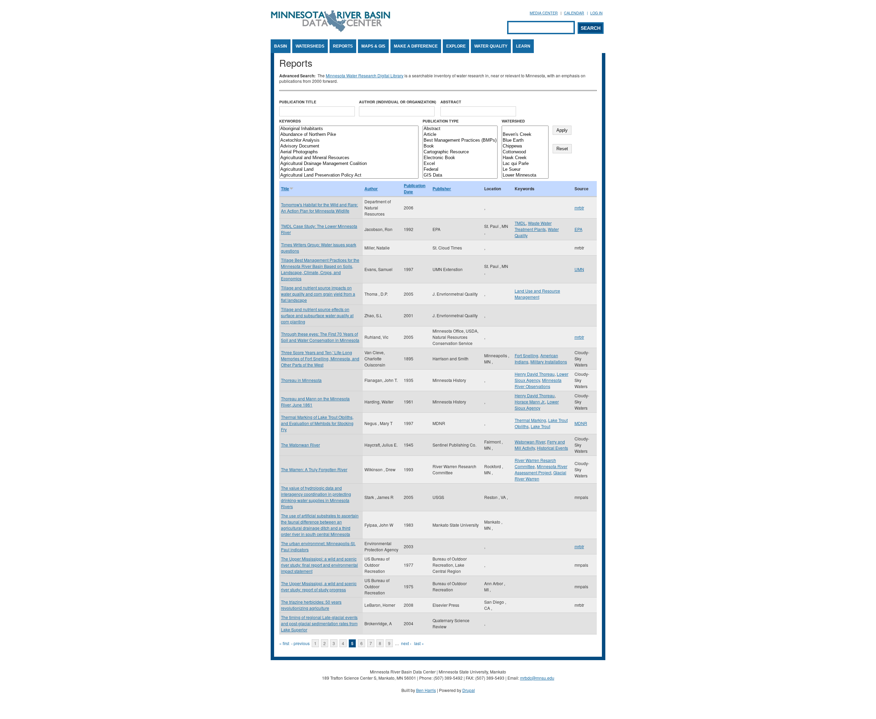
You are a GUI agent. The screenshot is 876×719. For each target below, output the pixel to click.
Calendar (574, 12)
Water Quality (490, 46)
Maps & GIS (373, 46)
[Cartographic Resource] (460, 152)
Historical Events (552, 448)
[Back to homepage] (330, 30)
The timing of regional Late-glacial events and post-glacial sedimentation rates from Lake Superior (319, 623)
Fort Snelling (526, 355)
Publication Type (441, 121)
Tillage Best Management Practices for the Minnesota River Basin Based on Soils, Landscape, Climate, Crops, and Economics (320, 269)
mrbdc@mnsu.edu (537, 678)
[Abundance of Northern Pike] (349, 135)
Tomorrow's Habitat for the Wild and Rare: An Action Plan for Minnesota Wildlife (319, 208)
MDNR (581, 423)
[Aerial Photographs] (349, 152)
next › (406, 643)
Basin (280, 46)
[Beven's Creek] (525, 135)
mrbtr (579, 207)
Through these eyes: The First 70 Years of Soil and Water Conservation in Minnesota (320, 337)
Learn (523, 46)
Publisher (442, 188)
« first (284, 643)
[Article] (460, 135)
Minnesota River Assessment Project (541, 469)
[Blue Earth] (525, 140)
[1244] (525, 129)
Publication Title (297, 101)
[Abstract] (460, 129)
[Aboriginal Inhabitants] (349, 129)
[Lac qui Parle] (525, 164)
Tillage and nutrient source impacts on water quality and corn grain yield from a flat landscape (318, 294)
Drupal (468, 690)
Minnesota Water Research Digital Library (364, 75)
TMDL (520, 223)
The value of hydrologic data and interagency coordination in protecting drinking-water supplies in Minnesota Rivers (316, 497)
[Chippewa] (525, 146)
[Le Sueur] (525, 169)
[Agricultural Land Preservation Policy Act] (349, 175)
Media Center (544, 12)
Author (371, 188)
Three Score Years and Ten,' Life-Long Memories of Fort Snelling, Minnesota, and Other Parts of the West (320, 358)
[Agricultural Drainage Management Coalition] (349, 164)
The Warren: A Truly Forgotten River (314, 469)
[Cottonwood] (525, 152)
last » (419, 643)
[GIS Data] (460, 175)
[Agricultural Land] (349, 169)
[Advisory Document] (349, 146)
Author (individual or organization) (397, 101)
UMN (579, 269)
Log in (596, 12)
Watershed (513, 121)
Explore (456, 46)
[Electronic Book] (460, 158)
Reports (343, 46)
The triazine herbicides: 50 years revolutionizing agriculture (311, 605)
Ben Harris (426, 690)
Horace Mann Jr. (530, 402)
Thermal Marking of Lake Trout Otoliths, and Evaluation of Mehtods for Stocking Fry (317, 423)
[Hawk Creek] (525, 158)
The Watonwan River (300, 445)
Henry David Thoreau (535, 374)
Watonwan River (530, 442)
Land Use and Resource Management (537, 294)
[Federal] (460, 169)
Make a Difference (416, 46)
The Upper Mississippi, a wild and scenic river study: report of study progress (319, 586)
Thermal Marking (530, 420)
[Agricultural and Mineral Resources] (349, 158)
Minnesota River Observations (538, 383)
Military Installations (548, 361)
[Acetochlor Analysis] (349, 140)
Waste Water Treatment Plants (533, 226)
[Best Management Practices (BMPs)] (460, 140)
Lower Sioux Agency (537, 405)
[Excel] (460, 164)
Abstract (450, 101)
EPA (578, 229)
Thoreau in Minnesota (301, 380)
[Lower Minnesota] (525, 175)
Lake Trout (540, 426)
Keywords (290, 121)
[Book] (460, 146)
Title (285, 188)
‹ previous (300, 643)
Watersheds (310, 46)
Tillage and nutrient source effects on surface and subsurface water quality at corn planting (317, 315)
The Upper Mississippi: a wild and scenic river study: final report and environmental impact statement (319, 565)
